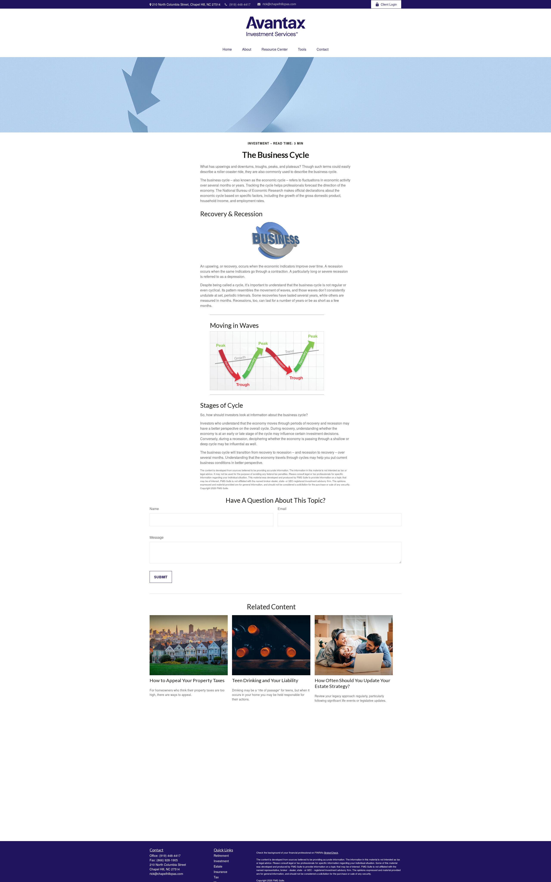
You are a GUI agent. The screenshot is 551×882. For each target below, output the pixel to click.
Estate (218, 866)
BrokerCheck (331, 852)
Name (154, 508)
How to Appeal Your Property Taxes (187, 680)
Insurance (220, 872)
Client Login (389, 4)
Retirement (221, 855)
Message (157, 537)
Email (282, 508)
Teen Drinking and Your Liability (265, 680)
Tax (216, 877)
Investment (221, 861)
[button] (227, 49)
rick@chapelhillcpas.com (279, 4)
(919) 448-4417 (240, 4)
